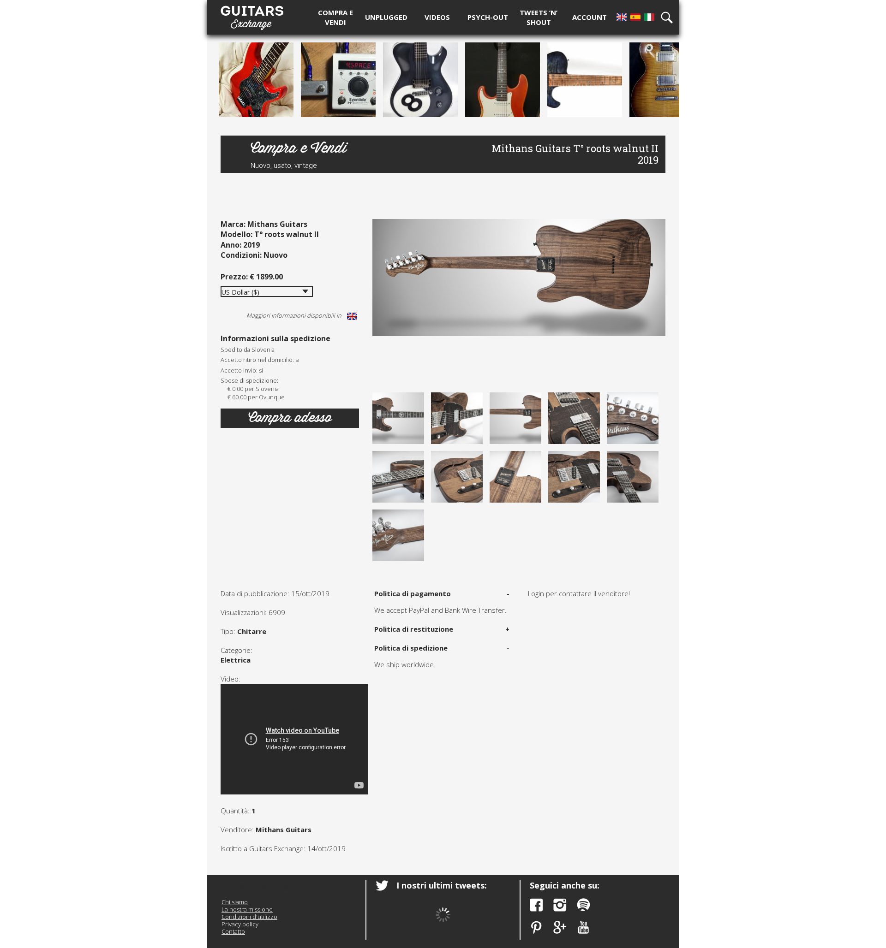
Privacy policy (240, 924)
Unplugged (386, 17)
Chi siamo (235, 902)
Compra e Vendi (299, 148)
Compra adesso (290, 418)
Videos (437, 17)
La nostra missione (247, 909)
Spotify (583, 905)
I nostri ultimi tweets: (441, 885)
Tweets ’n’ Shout (538, 17)
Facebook (536, 905)
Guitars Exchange (252, 15)
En (622, 17)
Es (635, 17)
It (649, 17)
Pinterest (536, 927)
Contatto (233, 931)
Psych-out (487, 17)
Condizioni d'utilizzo (249, 916)
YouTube (583, 927)
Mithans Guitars (283, 829)
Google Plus (560, 927)
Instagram (560, 905)
